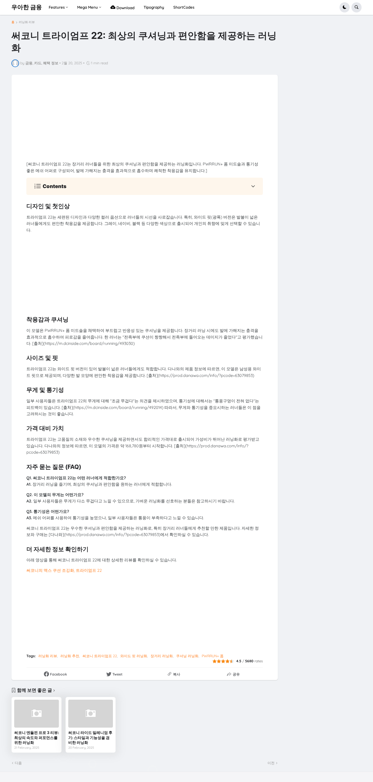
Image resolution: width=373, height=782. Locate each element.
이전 (271, 763)
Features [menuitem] (57, 7)
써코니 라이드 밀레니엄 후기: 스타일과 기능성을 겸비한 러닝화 (90, 737)
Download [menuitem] (124, 7)
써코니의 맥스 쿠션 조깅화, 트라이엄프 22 (64, 570)
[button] (345, 7)
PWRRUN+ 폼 (213, 656)
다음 (18, 763)
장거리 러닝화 (161, 656)
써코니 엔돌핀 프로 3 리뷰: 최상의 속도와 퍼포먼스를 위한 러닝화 (36, 737)
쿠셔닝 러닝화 (187, 656)
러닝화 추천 (69, 656)
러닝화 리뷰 (27, 22)
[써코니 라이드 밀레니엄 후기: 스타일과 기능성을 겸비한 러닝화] (90, 714)
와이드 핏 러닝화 (133, 656)
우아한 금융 (26, 7)
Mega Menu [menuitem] (87, 7)
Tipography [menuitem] (154, 7)
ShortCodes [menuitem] (183, 7)
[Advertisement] (144, 125)
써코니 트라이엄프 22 (99, 656)
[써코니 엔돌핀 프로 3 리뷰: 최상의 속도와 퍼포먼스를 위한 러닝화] (36, 714)
